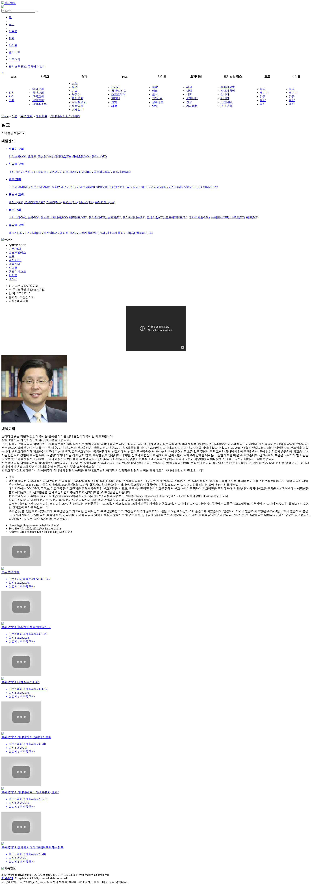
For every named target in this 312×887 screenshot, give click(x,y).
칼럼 (189, 90)
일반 (263, 104)
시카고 (13, 275)
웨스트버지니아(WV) (54, 217)
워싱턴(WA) (45, 156)
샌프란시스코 (17, 271)
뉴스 (11, 24)
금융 (75, 83)
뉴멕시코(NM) (121, 171)
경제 (11, 38)
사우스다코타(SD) (42, 186)
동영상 (31, 66)
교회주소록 (39, 104)
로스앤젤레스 (17, 252)
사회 (11, 96)
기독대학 (14, 59)
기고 (189, 102)
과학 (114, 105)
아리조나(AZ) (68, 171)
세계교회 (38, 100)
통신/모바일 (118, 90)
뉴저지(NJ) (114, 217)
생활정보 (158, 102)
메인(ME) (252, 217)
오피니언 (14, 52)
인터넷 (115, 98)
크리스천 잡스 (18, 66)
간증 (263, 96)
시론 (189, 94)
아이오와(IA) (104, 186)
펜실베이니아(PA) (134, 217)
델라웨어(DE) (97, 217)
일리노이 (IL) (141, 186)
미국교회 (38, 88)
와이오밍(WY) (81, 156)
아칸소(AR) (70, 202)
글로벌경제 (79, 102)
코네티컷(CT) (155, 217)
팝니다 (224, 98)
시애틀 (13, 267)
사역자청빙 (227, 90)
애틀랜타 (14, 263)
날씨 (155, 105)
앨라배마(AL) (68, 232)
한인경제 (77, 98)
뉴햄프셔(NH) (220, 217)
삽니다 (224, 94)
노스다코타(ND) (19, 186)
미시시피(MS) (33, 232)
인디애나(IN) (159, 186)
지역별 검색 (9, 133)
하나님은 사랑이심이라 (65, 116)
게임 (114, 102)
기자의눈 (192, 105)
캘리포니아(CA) (48, 171)
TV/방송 (157, 98)
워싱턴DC (15, 260)
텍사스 (13, 279)
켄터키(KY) (210, 186)
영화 (155, 90)
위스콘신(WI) (122, 186)
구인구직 (226, 105)
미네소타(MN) (86, 186)
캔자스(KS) (16, 202)
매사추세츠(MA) (199, 217)
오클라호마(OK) (34, 202)
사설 (189, 86)
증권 (75, 86)
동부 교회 (26, 116)
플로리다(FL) (144, 232)
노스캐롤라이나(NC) (92, 232)
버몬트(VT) (237, 217)
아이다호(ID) (62, 156)
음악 (155, 86)
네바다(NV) (16, 171)
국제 (11, 100)
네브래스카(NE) (65, 186)
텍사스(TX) (86, 202)
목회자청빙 (227, 86)
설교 (263, 88)
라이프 (13, 45)
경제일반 (77, 109)
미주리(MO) (54, 202)
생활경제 (77, 105)
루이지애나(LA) (105, 202)
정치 (11, 92)
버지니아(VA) (17, 217)
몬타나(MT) (99, 156)
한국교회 (38, 96)
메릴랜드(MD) (78, 217)
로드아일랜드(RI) (176, 217)
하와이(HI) (85, 171)
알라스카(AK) (17, 156)
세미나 (264, 92)
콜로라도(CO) (102, 171)
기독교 (13, 31)
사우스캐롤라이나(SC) (120, 232)
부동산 (76, 94)
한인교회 (38, 92)
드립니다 (226, 102)
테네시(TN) (16, 232)
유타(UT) (30, 171)
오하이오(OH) (193, 186)
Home (4, 116)
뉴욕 (11, 256)
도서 (155, 94)
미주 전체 (15, 248)
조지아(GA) (51, 232)
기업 (75, 90)
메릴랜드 (41, 116)
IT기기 (115, 86)
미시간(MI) (176, 186)
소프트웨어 (118, 94)
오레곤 (32, 156)
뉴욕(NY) (33, 217)
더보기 (41, 66)
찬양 (263, 100)
